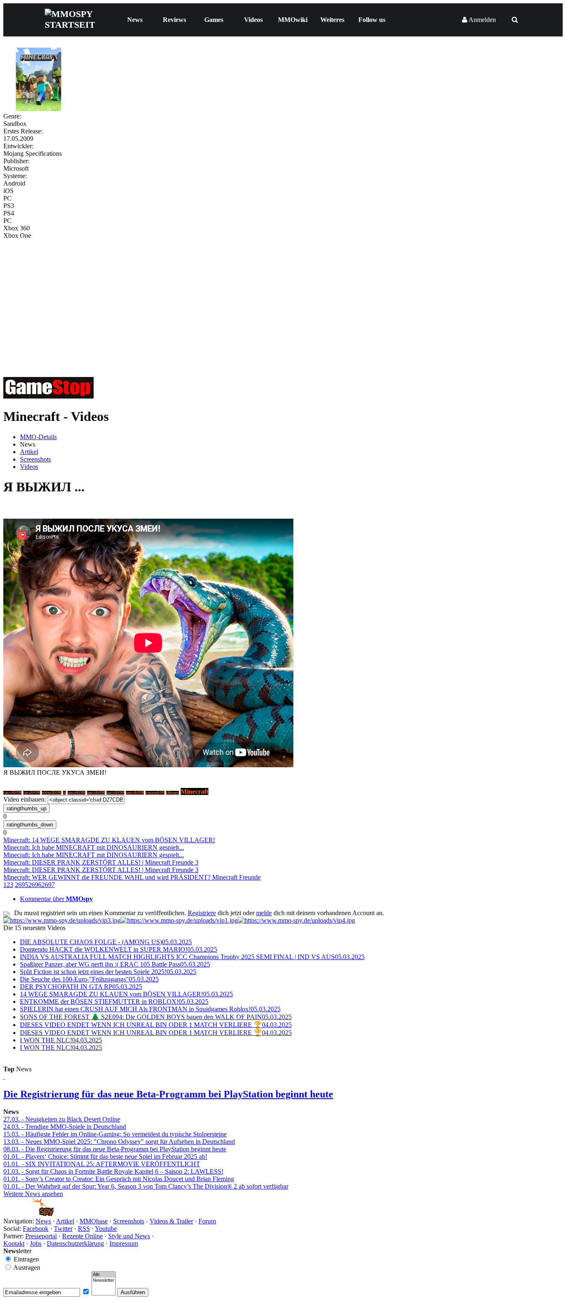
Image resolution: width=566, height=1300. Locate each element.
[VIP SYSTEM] (62, 920)
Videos (253, 19)
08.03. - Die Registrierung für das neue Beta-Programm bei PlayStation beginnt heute (114, 1149)
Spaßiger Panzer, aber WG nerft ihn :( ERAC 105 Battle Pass (115, 964)
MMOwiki (292, 19)
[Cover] (38, 108)
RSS (84, 1228)
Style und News (129, 1236)
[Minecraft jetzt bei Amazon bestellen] (48, 396)
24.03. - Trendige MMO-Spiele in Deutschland (64, 1126)
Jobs (35, 1243)
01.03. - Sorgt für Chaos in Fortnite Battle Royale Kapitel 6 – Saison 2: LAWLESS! (113, 1171)
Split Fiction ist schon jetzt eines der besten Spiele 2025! (108, 971)
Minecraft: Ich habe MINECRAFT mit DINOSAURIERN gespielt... (93, 847)
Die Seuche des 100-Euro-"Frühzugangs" (89, 979)
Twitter (63, 1228)
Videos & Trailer (171, 1221)
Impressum (123, 1243)
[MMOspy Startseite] (28, 1213)
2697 (48, 884)
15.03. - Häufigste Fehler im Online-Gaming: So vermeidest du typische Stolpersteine (115, 1134)
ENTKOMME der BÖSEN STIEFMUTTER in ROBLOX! (114, 1001)
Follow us (371, 19)
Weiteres (332, 19)
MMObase (94, 1221)
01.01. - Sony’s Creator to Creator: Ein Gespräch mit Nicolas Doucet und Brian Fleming (118, 1178)
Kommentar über (56, 898)
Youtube (106, 1228)
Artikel (29, 451)
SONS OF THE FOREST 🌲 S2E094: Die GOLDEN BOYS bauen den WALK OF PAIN (156, 1016)
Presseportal (41, 1236)
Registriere (202, 912)
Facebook (35, 1228)
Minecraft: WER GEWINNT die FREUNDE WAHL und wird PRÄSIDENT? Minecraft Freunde (132, 877)
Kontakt (13, 1243)
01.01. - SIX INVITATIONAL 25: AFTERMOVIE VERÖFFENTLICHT (101, 1163)
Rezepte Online (82, 1236)
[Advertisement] (283, 302)
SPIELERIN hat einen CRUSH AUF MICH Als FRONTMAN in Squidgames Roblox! (150, 1008)
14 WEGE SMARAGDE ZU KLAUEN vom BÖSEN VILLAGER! (126, 994)
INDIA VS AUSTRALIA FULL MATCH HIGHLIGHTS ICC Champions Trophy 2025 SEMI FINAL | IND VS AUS (192, 956)
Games (213, 19)
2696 (34, 884)
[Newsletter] (103, 1280)
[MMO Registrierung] (296, 920)
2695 (21, 884)
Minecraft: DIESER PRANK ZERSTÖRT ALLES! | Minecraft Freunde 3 (100, 862)
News (135, 19)
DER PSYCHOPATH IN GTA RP (81, 986)
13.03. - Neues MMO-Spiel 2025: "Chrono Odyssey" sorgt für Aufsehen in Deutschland (119, 1141)
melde (264, 912)
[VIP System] (179, 920)
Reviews (174, 19)
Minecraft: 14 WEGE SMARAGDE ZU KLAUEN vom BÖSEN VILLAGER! (109, 839)
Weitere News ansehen (33, 1193)
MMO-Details (38, 436)
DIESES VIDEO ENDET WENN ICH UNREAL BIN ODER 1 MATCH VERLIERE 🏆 (156, 1024)
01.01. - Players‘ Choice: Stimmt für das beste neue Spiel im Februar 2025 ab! (105, 1156)
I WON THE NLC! (61, 1040)
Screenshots (35, 459)
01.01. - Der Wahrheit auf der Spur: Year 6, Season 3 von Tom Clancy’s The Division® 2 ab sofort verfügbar (145, 1186)
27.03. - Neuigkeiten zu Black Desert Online (61, 1119)
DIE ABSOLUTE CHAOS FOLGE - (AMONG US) (106, 941)
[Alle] (103, 1275)
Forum (207, 1221)
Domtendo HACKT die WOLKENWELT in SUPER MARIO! (118, 949)
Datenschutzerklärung (75, 1243)
